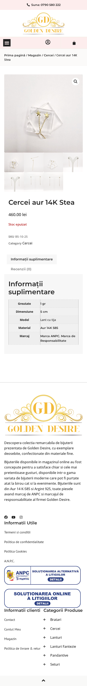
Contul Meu (12, 629)
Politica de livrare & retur (22, 648)
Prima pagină (14, 55)
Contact (9, 619)
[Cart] (74, 42)
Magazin (34, 55)
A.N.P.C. (9, 561)
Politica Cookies (15, 551)
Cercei (49, 55)
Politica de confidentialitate (24, 542)
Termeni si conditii (17, 532)
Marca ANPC (49, 336)
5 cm (44, 312)
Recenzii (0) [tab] (21, 269)
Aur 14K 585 (49, 328)
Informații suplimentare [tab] (32, 259)
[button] (7, 42)
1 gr (43, 304)
